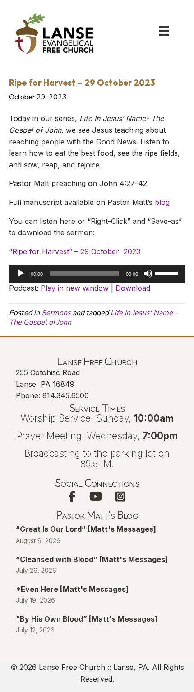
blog (162, 202)
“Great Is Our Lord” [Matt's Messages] (86, 529)
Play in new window (75, 288)
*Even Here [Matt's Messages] (72, 589)
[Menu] (164, 30)
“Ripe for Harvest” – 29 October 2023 (74, 251)
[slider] (167, 273)
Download (132, 288)
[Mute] (147, 273)
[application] (97, 274)
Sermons (56, 313)
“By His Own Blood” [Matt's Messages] (86, 618)
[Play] (20, 273)
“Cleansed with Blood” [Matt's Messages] (92, 559)
